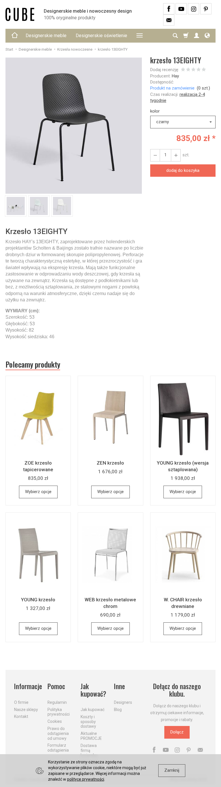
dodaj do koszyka (182, 170)
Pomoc (56, 686)
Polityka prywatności (58, 712)
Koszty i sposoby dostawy (88, 721)
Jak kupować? (93, 690)
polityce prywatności (85, 779)
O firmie (21, 702)
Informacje (27, 686)
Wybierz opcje (38, 491)
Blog (118, 709)
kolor (155, 111)
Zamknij (171, 770)
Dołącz (177, 732)
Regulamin (57, 702)
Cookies (54, 721)
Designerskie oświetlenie (101, 35)
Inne (119, 686)
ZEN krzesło (110, 463)
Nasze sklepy (26, 709)
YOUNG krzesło (38, 599)
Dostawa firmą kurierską (89, 750)
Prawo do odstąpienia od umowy (58, 733)
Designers (123, 702)
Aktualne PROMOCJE (91, 736)
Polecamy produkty (32, 364)
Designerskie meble (46, 35)
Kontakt (21, 716)
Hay (175, 76)
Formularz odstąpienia (58, 747)
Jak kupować (92, 709)
